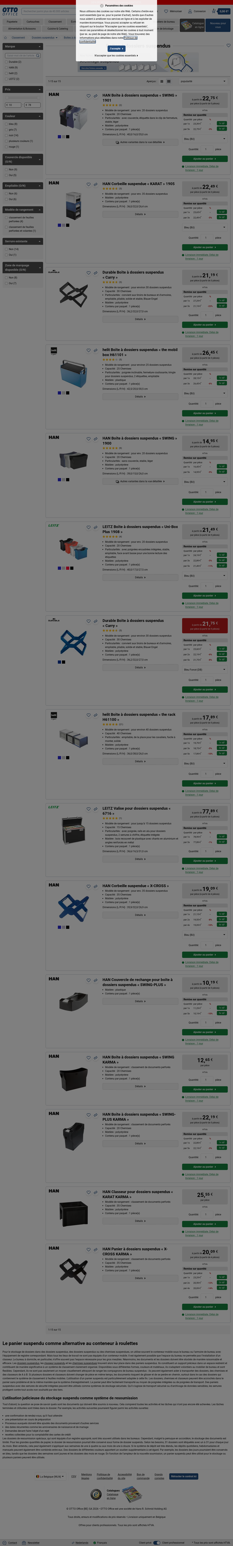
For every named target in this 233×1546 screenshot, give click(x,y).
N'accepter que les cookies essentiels (115, 55)
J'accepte (115, 48)
